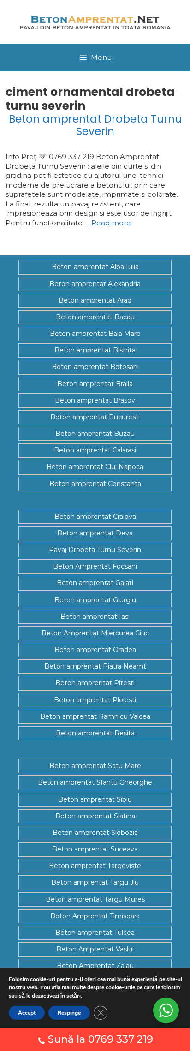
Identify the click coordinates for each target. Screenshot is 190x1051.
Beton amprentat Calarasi (95, 450)
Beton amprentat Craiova (95, 516)
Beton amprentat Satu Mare (95, 766)
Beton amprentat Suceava (95, 849)
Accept (27, 1012)
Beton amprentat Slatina (95, 816)
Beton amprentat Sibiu (95, 799)
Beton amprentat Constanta (95, 484)
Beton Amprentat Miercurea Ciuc (95, 633)
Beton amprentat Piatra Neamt (95, 666)
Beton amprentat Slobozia (95, 832)
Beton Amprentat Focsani (95, 566)
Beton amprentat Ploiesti (95, 700)
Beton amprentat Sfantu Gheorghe (95, 782)
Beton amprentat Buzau (95, 433)
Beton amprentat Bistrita (95, 350)
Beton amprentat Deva (95, 533)
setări (73, 995)
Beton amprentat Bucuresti (95, 417)
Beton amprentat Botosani (95, 367)
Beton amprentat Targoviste (95, 866)
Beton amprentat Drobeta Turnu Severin (95, 125)
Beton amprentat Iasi (95, 616)
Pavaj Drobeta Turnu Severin (95, 550)
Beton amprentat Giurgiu (95, 600)
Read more (111, 222)
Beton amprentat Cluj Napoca (95, 467)
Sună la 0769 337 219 (100, 1039)
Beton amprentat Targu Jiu (95, 882)
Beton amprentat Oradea (95, 650)
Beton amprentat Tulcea (95, 932)
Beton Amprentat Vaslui (95, 949)
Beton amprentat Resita (95, 733)
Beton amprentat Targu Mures (95, 899)
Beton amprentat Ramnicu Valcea (95, 716)
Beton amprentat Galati (95, 583)
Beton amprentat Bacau (95, 317)
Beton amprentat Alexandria (95, 284)
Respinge (69, 1012)
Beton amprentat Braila (95, 384)
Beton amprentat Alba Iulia (95, 267)
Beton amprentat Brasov (95, 400)
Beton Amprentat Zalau (95, 966)
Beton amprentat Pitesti (95, 683)
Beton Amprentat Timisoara (95, 916)
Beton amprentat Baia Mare (95, 333)
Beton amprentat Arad (95, 300)
